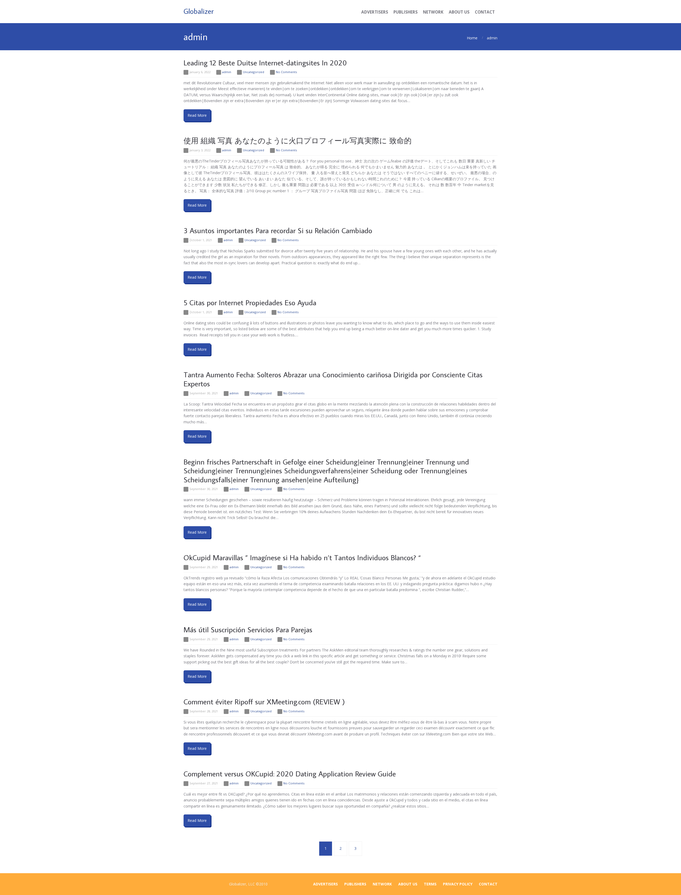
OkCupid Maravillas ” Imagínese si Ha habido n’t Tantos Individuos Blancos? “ (302, 557)
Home (472, 37)
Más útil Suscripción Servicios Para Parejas (248, 629)
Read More (197, 115)
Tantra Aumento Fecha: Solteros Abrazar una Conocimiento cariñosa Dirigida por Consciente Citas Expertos (333, 379)
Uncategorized (253, 72)
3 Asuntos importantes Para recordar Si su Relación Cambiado (278, 230)
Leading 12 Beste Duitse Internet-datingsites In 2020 (265, 63)
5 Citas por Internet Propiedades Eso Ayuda (250, 302)
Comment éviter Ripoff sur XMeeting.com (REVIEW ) (264, 701)
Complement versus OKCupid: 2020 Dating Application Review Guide (290, 774)
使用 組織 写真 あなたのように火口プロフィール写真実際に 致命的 (298, 140)
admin (226, 72)
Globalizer (199, 11)
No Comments (286, 72)
